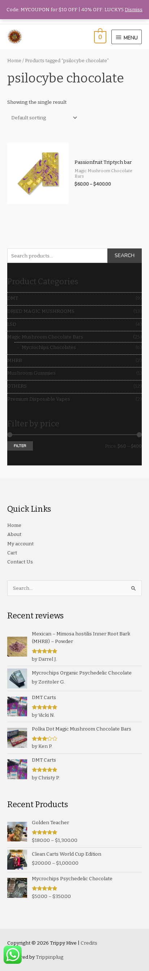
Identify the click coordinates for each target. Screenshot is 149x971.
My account (20, 544)
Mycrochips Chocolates (49, 347)
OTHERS (17, 386)
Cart (12, 553)
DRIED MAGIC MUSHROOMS (40, 311)
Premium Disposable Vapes (38, 399)
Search (125, 255)
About (14, 534)
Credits (89, 943)
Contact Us (20, 562)
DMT (12, 298)
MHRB (14, 360)
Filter (20, 445)
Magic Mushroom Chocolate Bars (45, 337)
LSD (11, 324)
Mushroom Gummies (31, 373)
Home (14, 60)
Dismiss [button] (133, 10)
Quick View (37, 199)
